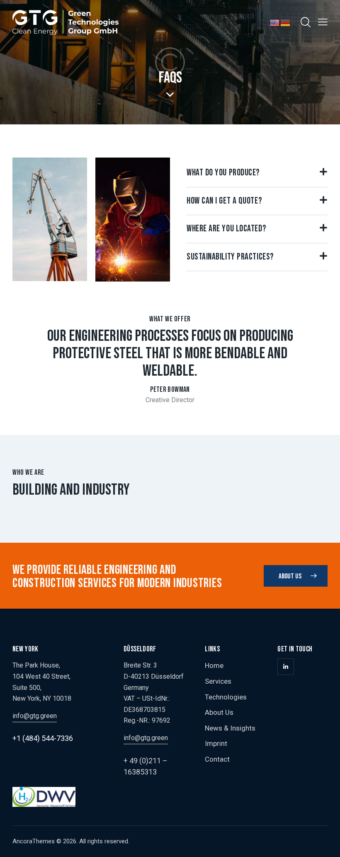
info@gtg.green (34, 716)
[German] (285, 22)
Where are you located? (226, 228)
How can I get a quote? (224, 201)
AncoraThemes (33, 841)
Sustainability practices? (230, 257)
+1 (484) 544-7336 (42, 738)
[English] (275, 22)
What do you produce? (223, 173)
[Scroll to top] (324, 841)
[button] (257, 173)
